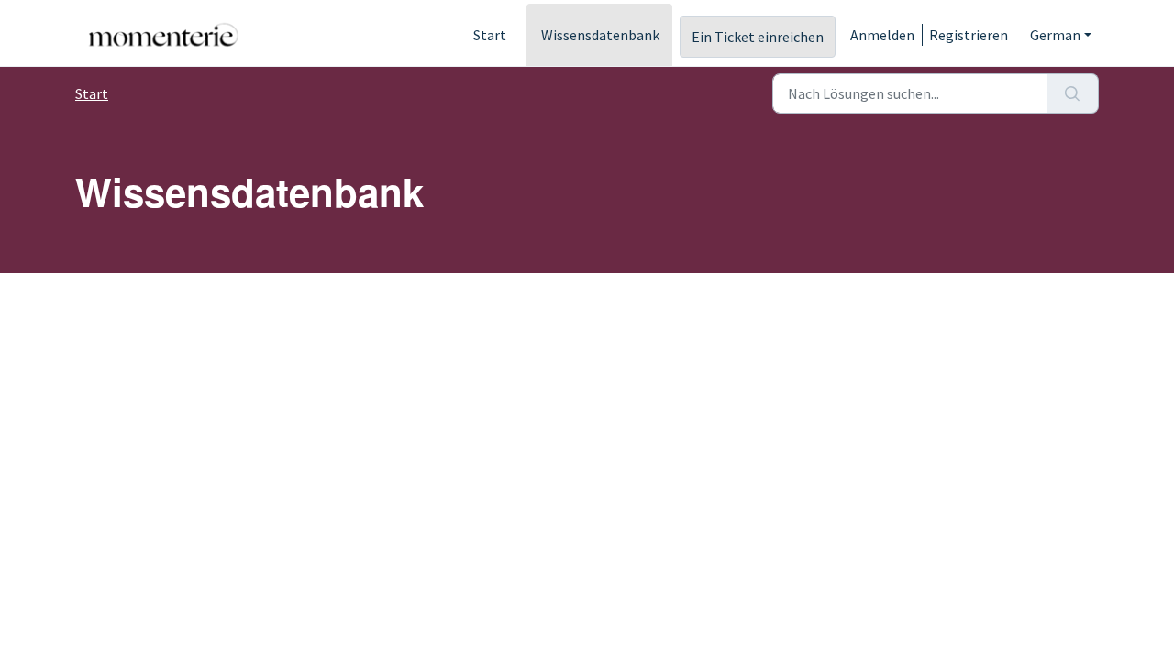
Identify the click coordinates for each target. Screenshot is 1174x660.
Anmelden (882, 35)
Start (489, 35)
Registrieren (968, 35)
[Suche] (1073, 93)
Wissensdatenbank (600, 35)
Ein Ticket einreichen (758, 37)
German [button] (1055, 35)
